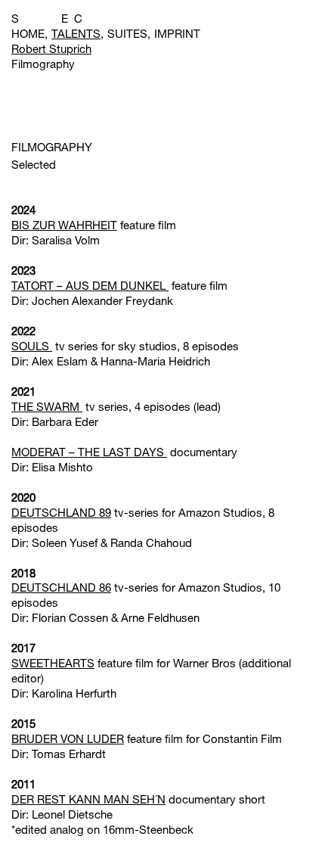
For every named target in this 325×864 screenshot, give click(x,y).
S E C (46, 18)
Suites (127, 33)
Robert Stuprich (51, 48)
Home (28, 33)
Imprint (177, 33)
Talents (76, 33)
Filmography (43, 63)
